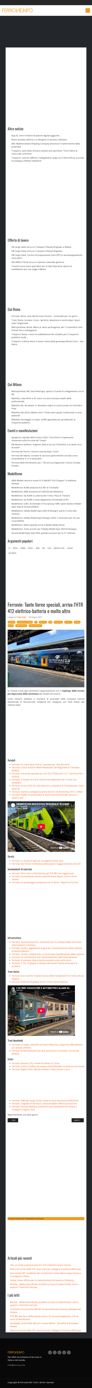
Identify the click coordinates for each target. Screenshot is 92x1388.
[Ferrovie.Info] (17, 10)
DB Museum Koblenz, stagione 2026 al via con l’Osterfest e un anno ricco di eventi (46, 446)
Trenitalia (15, 548)
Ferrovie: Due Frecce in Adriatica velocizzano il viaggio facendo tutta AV (46, 863)
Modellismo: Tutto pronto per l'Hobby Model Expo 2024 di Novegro (44, 529)
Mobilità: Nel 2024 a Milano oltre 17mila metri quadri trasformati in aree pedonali (46, 414)
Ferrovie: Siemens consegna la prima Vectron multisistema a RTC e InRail (47, 791)
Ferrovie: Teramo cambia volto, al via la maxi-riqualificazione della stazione (48, 954)
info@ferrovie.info (16, 1365)
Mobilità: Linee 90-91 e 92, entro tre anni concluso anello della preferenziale (41, 400)
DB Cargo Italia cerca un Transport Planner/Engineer (36, 251)
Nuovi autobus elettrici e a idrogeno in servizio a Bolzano (39, 139)
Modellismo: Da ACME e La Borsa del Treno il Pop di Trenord (40, 495)
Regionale (30, 548)
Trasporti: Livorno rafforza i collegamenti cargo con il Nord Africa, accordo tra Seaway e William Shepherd (47, 159)
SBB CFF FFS (43, 622)
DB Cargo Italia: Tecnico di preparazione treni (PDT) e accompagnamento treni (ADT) (46, 256)
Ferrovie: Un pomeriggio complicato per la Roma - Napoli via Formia (45, 882)
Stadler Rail (70, 548)
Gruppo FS (68, 622)
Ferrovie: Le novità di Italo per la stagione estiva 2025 (37, 860)
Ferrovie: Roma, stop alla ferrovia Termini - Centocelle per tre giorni (44, 316)
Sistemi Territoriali (35, 625)
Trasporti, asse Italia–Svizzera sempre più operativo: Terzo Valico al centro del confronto (44, 152)
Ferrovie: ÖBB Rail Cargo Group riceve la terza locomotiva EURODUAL (45, 1100)
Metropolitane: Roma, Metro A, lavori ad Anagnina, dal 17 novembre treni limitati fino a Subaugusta (46, 329)
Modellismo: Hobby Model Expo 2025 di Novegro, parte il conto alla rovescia (43, 512)
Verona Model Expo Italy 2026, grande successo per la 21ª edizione (43, 533)
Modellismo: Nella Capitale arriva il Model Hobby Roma (38, 525)
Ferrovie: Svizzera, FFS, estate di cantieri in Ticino (35, 1063)
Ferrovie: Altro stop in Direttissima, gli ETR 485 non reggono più (43, 873)
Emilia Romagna (12, 553)
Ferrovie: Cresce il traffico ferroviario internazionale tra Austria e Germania (48, 1066)
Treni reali (21, 617)
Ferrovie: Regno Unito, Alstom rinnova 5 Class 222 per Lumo (41, 1069)
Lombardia (22, 548)
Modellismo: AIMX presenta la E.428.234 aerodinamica (37, 491)
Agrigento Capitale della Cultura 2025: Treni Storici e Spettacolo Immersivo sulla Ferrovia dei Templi (42, 439)
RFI (9, 548)
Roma (43, 548)
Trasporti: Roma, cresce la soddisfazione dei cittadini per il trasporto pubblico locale (45, 336)
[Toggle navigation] (87, 10)
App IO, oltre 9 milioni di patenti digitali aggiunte (35, 135)
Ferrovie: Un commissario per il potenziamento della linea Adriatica (44, 957)
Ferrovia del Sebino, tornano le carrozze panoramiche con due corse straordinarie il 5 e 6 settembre (44, 457)
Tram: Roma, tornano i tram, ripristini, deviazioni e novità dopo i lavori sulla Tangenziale (45, 322)
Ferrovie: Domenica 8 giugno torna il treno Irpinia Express (40, 981)
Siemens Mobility (21, 625)
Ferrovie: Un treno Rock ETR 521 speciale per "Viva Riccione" (41, 764)
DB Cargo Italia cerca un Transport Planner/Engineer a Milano (41, 247)
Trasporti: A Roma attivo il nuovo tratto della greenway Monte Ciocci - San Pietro (47, 343)
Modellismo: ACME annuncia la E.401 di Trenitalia (34, 487)
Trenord (37, 548)
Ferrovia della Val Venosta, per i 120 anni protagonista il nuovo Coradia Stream (45, 464)
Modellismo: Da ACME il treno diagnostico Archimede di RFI (39, 499)
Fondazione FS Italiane (59, 548)
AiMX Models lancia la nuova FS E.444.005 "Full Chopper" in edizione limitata (43, 482)
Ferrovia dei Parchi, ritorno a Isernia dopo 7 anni (34, 451)
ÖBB (50, 622)
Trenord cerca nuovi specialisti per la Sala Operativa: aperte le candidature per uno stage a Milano (41, 268)
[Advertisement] (67, 10)
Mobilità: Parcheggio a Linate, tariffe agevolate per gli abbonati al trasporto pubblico (43, 421)
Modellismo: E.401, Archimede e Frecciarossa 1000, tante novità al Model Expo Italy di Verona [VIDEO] (46, 505)
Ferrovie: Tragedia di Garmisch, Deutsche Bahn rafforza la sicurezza (44, 1103)
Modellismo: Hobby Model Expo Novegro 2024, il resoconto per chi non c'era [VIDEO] (45, 519)
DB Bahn (77, 622)
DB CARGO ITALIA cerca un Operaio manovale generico (37, 262)
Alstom (49, 548)
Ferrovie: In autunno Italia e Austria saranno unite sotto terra (41, 960)
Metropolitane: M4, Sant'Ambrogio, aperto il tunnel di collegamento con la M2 (47, 393)
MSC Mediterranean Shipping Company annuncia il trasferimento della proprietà (45, 145)
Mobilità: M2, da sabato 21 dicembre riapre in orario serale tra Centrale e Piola (46, 407)
